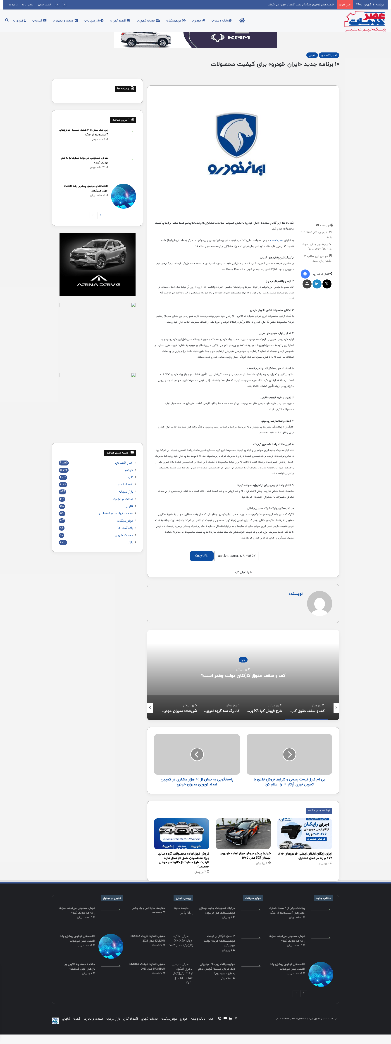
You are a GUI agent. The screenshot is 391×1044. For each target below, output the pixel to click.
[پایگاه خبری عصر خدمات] (365, 20)
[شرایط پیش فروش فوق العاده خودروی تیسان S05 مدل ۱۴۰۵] (243, 833)
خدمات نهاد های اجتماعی (116, 513)
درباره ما (13, 4)
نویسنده (325, 225)
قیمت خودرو (44, 4)
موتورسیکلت (174, 20)
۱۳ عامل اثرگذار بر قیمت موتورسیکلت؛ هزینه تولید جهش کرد (219, 940)
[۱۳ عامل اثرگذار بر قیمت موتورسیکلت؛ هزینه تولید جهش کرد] (250, 946)
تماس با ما (27, 4)
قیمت (39, 20)
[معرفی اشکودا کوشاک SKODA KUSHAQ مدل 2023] (180, 974)
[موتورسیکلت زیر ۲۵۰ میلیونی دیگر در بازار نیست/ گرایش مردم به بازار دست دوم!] (250, 974)
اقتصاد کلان (120, 20)
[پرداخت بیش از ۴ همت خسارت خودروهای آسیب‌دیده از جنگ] (123, 140)
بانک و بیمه (221, 20)
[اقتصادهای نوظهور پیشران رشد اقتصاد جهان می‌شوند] (123, 196)
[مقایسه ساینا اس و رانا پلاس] (180, 918)
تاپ (130, 477)
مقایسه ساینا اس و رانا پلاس (148, 908)
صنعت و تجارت (64, 20)
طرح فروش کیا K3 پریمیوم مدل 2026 (243, 675)
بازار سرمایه (93, 20)
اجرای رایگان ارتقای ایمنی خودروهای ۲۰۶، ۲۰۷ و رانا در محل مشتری (305, 856)
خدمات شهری (147, 20)
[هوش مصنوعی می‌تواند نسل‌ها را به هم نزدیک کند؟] (123, 168)
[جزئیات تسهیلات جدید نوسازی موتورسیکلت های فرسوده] (250, 918)
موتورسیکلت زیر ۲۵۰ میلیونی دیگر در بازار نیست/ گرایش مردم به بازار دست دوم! (216, 969)
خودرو (198, 20)
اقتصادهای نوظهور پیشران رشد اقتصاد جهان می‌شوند (301, 4)
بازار (130, 542)
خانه (211, 1019)
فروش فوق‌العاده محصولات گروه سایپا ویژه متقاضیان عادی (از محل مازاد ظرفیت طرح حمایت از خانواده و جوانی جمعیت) (183, 860)
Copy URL (201, 556)
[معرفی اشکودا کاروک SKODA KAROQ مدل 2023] (180, 946)
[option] (243, 675)
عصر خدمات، (276, 240)
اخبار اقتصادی (329, 55)
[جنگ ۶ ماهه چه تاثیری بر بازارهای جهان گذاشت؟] (110, 974)
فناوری (20, 20)
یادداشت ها (125, 528)
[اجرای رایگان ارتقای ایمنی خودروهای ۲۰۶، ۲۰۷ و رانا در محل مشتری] (304, 833)
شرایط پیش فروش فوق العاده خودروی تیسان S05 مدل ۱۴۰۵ (245, 855)
